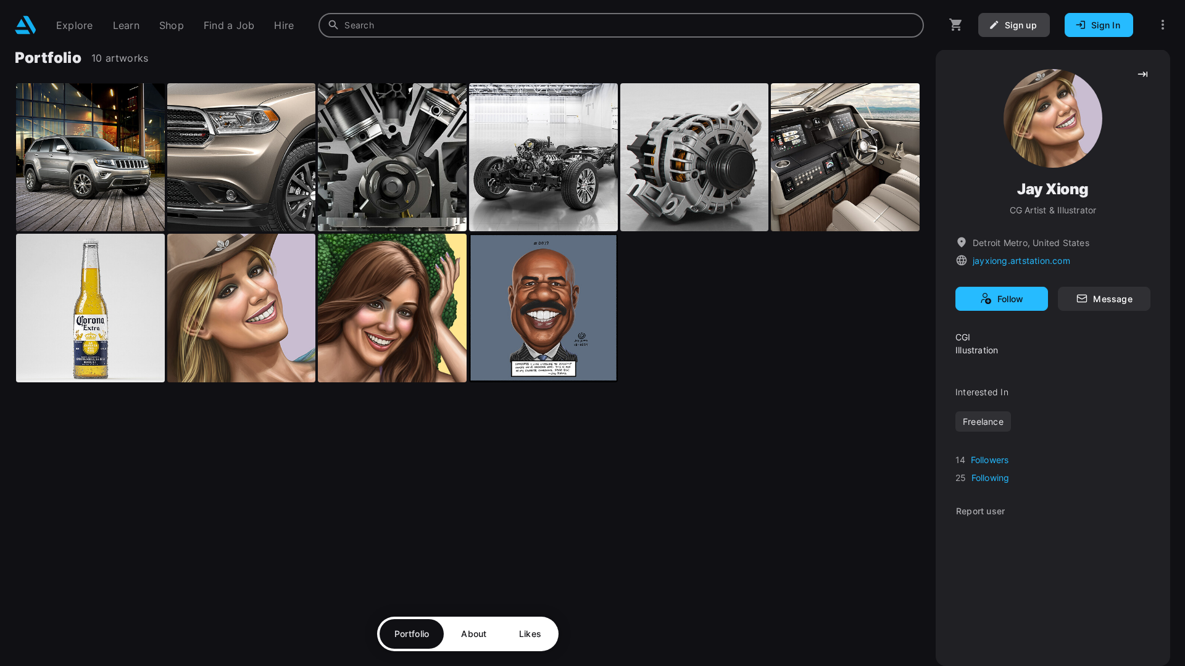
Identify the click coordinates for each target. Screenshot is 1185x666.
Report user (980, 511)
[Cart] (956, 25)
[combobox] (621, 25)
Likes (530, 633)
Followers (990, 459)
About (473, 633)
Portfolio (412, 633)
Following (990, 477)
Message (1112, 299)
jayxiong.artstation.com (1021, 260)
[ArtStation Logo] (25, 25)
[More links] (1162, 25)
